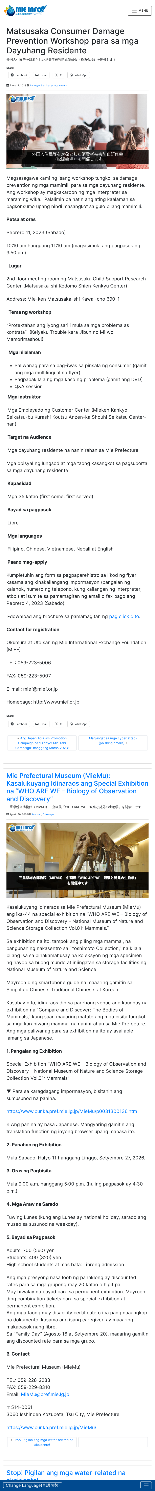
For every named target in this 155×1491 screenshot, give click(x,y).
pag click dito (124, 616)
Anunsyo (35, 85)
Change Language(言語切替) (33, 1485)
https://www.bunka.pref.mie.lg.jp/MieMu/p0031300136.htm (71, 1111)
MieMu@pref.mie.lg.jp (45, 1394)
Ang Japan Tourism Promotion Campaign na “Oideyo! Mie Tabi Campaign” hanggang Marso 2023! (42, 743)
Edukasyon (49, 814)
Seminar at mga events (54, 85)
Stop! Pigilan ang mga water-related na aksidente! (66, 1476)
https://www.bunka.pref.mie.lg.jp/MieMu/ (51, 1427)
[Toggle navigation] (146, 1485)
